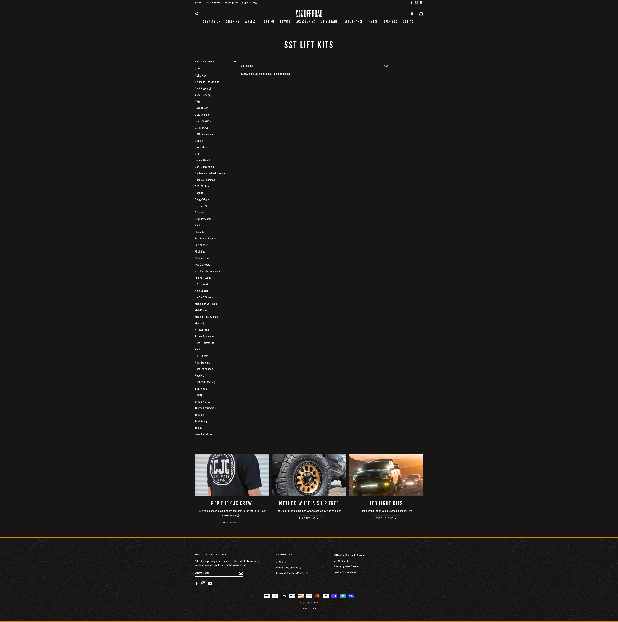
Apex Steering (203, 95)
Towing (285, 22)
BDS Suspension (204, 134)
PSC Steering (202, 362)
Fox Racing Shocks (205, 238)
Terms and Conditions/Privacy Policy (293, 573)
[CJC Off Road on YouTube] (210, 583)
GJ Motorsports (203, 258)
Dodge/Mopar (202, 199)
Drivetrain (329, 22)
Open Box (390, 22)
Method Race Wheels (206, 317)
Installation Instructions (345, 572)
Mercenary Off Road (206, 304)
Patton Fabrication (205, 336)
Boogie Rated (202, 160)
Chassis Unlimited (205, 180)
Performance (353, 22)
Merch (373, 22)
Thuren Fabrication (205, 408)
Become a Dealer (342, 560)
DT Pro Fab (201, 206)
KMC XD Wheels (204, 297)
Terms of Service (213, 2)
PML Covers (201, 356)
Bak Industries (203, 121)
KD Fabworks (202, 284)
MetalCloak (201, 310)
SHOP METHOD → (309, 518)
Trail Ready (201, 421)
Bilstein (199, 141)
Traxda (198, 428)
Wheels (250, 22)
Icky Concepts (202, 265)
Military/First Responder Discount (349, 555)
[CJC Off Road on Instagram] (203, 583)
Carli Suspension (204, 167)
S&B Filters (201, 389)
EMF (197, 225)
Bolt (197, 154)
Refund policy (231, 2)
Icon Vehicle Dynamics (207, 271)
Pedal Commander (205, 343)
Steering (232, 22)
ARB (197, 102)
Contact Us (281, 562)
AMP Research (203, 88)
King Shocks (202, 291)
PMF (197, 349)
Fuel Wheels (201, 245)
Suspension (211, 22)
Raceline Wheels (204, 369)
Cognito (199, 193)
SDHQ (198, 395)
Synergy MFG (202, 402)
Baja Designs (202, 115)
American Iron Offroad (207, 82)
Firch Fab (200, 251)
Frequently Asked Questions (347, 566)
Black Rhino (201, 147)
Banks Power (202, 128)
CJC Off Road (202, 186)
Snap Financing (249, 2)
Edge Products (203, 219)
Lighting (267, 22)
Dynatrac (200, 212)
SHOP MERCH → (232, 522)
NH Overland (202, 330)
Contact (409, 22)
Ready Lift (200, 375)
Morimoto (200, 323)
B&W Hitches (202, 108)
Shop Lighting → (386, 518)
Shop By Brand (206, 61)
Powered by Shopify (309, 608)
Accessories (305, 22)
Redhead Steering (205, 382)
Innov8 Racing (203, 278)
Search (198, 2)
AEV (197, 69)
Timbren (199, 415)
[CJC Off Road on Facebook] (197, 583)
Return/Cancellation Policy (288, 567)
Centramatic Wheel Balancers (211, 173)
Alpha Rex (200, 75)
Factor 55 (200, 232)
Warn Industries (203, 434)
